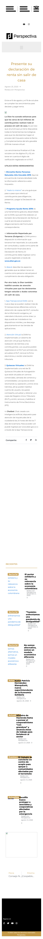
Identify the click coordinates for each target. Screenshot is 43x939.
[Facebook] (14, 24)
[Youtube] (24, 24)
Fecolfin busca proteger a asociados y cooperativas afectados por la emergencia (26, 805)
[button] (21, 47)
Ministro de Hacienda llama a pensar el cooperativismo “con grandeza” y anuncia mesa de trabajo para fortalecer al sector (24, 726)
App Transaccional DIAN (16, 301)
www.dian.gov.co (12, 261)
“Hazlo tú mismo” (14, 190)
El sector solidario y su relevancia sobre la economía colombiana (31, 581)
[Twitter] (19, 24)
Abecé (9, 267)
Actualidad (14, 797)
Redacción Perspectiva (31, 591)
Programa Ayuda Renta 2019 (20, 209)
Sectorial (13, 574)
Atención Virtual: (13, 335)
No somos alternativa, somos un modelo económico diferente (30, 651)
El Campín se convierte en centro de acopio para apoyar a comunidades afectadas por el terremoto (25, 765)
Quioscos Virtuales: (15, 365)
